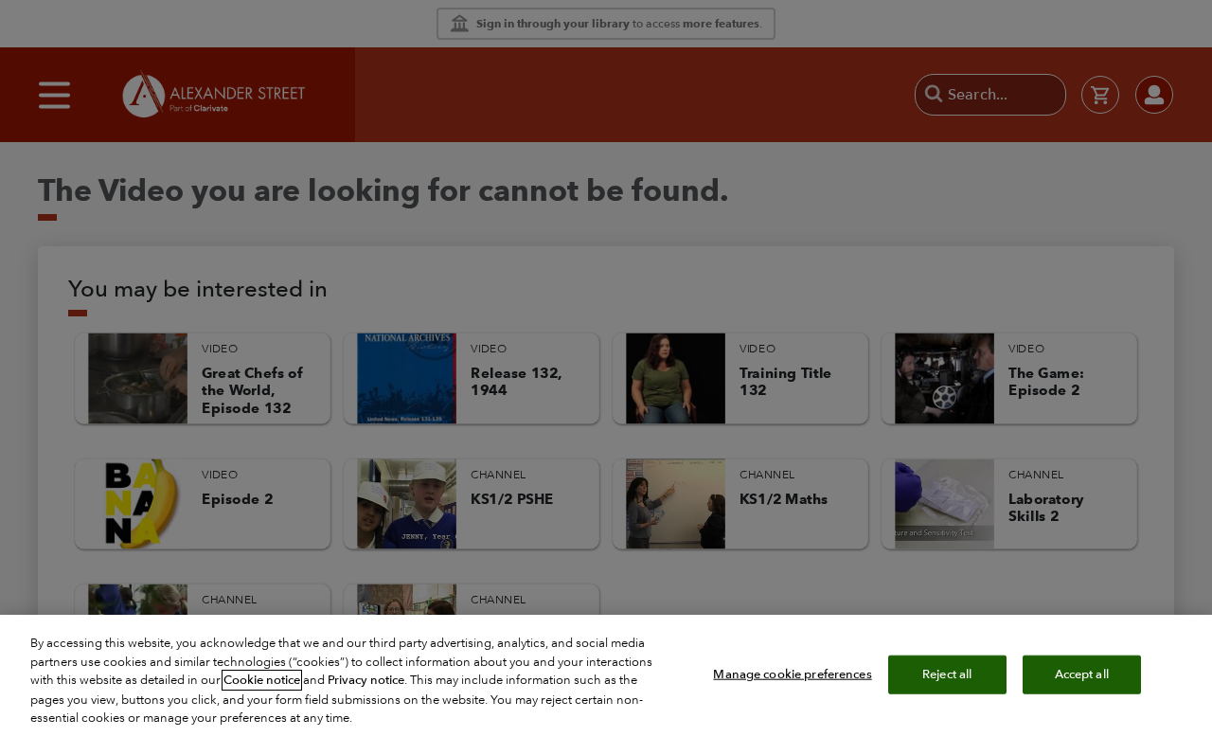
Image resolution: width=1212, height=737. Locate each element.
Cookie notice (261, 680)
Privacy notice (366, 680)
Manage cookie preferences (792, 673)
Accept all (1082, 673)
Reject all (946, 673)
